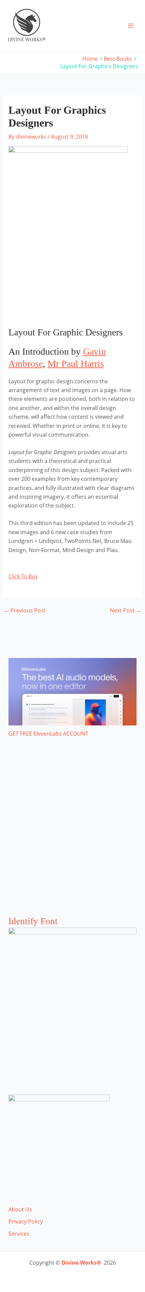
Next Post (125, 610)
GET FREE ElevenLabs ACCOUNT (48, 733)
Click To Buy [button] (23, 576)
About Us (20, 1209)
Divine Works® (81, 1262)
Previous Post (25, 610)
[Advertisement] (72, 833)
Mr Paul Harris (76, 363)
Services (18, 1233)
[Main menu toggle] (130, 25)
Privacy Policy (25, 1221)
